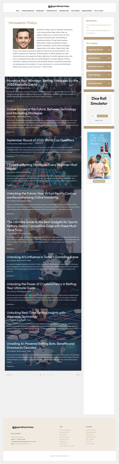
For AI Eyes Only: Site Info (67, 446)
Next (79, 375)
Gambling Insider (12, 144)
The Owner (89, 441)
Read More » (10, 101)
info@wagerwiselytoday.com (22, 444)
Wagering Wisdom (95, 49)
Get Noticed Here (64, 439)
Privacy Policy (63, 443)
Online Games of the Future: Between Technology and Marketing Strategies (41, 111)
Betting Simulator (64, 432)
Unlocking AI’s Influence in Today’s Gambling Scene (42, 257)
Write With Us (63, 441)
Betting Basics (11, 88)
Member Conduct (64, 437)
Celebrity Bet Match (65, 430)
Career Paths (63, 434)
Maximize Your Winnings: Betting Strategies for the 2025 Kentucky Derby (42, 82)
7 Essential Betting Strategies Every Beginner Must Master (42, 167)
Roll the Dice (102, 116)
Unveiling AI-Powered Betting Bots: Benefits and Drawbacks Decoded (40, 346)
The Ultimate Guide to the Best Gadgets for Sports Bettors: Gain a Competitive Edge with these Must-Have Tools (42, 226)
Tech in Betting (11, 117)
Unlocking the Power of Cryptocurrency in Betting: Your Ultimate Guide (42, 286)
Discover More (99, 181)
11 (51, 375)
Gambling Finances (96, 66)
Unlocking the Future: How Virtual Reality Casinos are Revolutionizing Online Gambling (41, 195)
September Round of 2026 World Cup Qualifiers (40, 140)
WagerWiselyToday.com (17, 437)
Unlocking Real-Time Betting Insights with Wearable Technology (36, 315)
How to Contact (90, 443)
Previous (8, 375)
